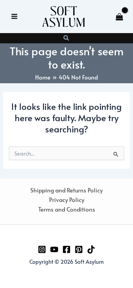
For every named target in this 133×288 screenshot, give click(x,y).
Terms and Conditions (66, 209)
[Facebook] (66, 249)
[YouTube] (54, 249)
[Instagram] (42, 249)
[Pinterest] (79, 249)
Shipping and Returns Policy (66, 190)
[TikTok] (91, 249)
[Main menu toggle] (14, 16)
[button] (66, 38)
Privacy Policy (66, 200)
